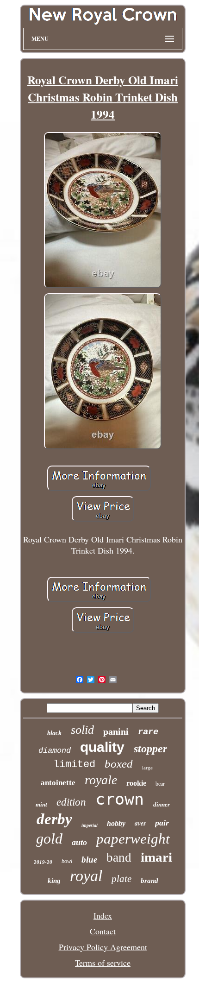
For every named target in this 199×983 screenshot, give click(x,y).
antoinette (58, 782)
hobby (116, 823)
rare (148, 732)
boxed (119, 763)
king (54, 880)
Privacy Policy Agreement (103, 946)
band (118, 857)
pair (162, 822)
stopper (150, 749)
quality (102, 747)
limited (74, 764)
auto (79, 842)
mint (41, 804)
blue (89, 859)
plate (121, 878)
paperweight (133, 839)
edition (71, 802)
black (54, 733)
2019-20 (43, 862)
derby (54, 819)
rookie (136, 783)
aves (140, 823)
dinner (161, 804)
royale (101, 780)
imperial (89, 825)
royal (86, 875)
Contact (103, 931)
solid (82, 730)
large (147, 767)
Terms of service (103, 962)
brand (149, 880)
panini (116, 731)
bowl (67, 861)
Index (102, 915)
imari (156, 857)
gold (49, 838)
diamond (54, 750)
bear (160, 784)
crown (119, 799)
